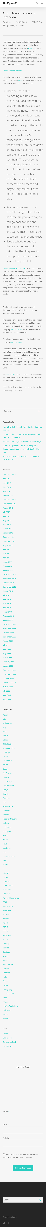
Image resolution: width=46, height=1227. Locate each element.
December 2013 (9, 474)
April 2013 (7, 487)
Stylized (6, 968)
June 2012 (7, 516)
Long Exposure (9, 856)
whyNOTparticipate (10, 1006)
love (4, 860)
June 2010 (7, 599)
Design (13, 25)
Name (6, 1111)
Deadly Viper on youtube (12, 70)
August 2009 (8, 641)
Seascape (6, 943)
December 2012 (9, 499)
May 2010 (7, 603)
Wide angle (7, 1010)
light (4, 852)
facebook (6, 810)
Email (6, 1125)
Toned (5, 981)
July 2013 (6, 479)
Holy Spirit (7, 827)
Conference (7, 773)
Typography (7, 989)
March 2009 (7, 657)
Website (6, 1138)
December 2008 (9, 670)
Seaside (6, 948)
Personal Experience (11, 898)
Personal (6, 894)
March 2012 (7, 528)
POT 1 (5, 923)
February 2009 (8, 662)
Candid (5, 756)
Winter (5, 1018)
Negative (6, 881)
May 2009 (7, 653)
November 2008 (9, 674)
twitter (5, 985)
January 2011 (8, 570)
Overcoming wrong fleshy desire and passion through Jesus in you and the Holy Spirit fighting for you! (23, 449)
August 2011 (8, 545)
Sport (5, 960)
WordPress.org (9, 1046)
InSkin (5, 835)
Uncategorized (8, 993)
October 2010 (8, 583)
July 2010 (6, 595)
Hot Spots (7, 831)
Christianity (7, 760)
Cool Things (7, 781)
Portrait (6, 914)
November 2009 (9, 628)
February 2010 (8, 616)
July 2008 (6, 691)
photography (8, 906)
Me (4, 869)
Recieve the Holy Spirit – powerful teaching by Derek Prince (21, 458)
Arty (4, 727)
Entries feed (7, 1038)
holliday (6, 823)
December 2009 (9, 624)
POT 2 (5, 927)
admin (8, 22)
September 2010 (9, 587)
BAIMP (35, 22)
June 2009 (7, 649)
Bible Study (7, 744)
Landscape (7, 848)
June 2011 (7, 549)
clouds (5, 765)
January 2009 (8, 666)
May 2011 (7, 553)
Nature (5, 877)
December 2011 (9, 537)
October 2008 (8, 678)
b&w (5, 731)
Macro (5, 864)
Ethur (30, 48)
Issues (21, 25)
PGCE (5, 902)
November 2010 (9, 578)
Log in (5, 1033)
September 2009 (9, 637)
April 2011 (7, 558)
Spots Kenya (8, 964)
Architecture (7, 723)
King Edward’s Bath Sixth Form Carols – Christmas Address (23, 428)
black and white (9, 748)
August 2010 (8, 591)
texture (5, 977)
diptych (5, 794)
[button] (42, 3)
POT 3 (5, 931)
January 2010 (8, 620)
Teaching (6, 973)
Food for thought (10, 819)
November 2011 (9, 541)
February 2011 (8, 566)
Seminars (6, 952)
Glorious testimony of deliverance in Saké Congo (22, 441)
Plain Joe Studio (17, 329)
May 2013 (7, 483)
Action (5, 715)
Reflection (7, 935)
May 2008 (7, 699)
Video (5, 998)
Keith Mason (10, 374)
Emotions (6, 798)
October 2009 (8, 632)
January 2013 (8, 495)
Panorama (7, 889)
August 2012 (8, 508)
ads (4, 719)
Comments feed (9, 1042)
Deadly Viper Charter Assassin (14, 268)
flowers (6, 815)
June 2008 (7, 695)
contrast (6, 777)
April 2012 (7, 524)
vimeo (5, 1002)
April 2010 (7, 608)
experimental (8, 806)
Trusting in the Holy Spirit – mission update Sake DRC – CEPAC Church (22, 436)
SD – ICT (6, 939)
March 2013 (7, 491)
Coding (5, 769)
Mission (6, 873)
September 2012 (9, 504)
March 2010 (7, 612)
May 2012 (7, 520)
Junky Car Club (16, 342)
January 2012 (8, 533)
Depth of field (8, 785)
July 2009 (6, 645)
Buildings (6, 752)
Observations (8, 885)
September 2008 (9, 682)
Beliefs (5, 740)
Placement (7, 910)
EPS (4, 802)
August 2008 (8, 687)
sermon (6, 956)
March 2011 (7, 562)
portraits (6, 918)
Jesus (5, 844)
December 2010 (9, 574)
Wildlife (5, 1014)
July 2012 (6, 512)
